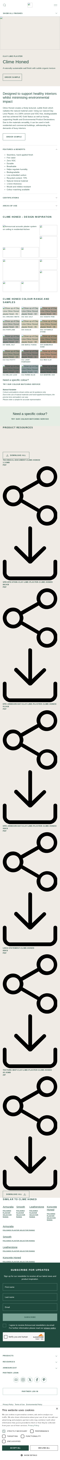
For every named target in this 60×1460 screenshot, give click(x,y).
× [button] (57, 1409)
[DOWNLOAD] (30, 580)
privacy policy (50, 1328)
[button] (30, 1455)
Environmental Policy (34, 1405)
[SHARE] (30, 525)
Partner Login (11, 1373)
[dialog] (30, 1433)
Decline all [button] (44, 1448)
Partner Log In (30, 1391)
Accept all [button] (15, 1448)
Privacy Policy (8, 1405)
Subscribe (30, 1317)
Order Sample (14, 137)
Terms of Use (20, 1405)
